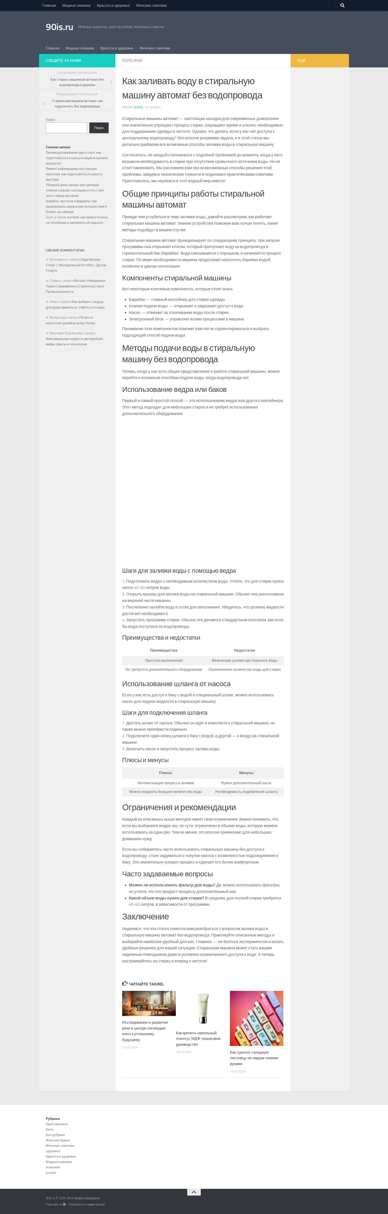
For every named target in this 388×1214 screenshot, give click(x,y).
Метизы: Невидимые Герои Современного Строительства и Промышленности (75, 286)
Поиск (50, 120)
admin (138, 107)
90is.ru (59, 27)
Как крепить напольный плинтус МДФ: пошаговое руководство (198, 1039)
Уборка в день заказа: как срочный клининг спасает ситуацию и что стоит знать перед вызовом (75, 190)
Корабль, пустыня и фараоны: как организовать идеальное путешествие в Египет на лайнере (76, 206)
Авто (49, 1129)
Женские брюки (58, 1140)
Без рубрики (55, 1135)
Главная (49, 5)
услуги (51, 1173)
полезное (132, 60)
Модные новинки (76, 5)
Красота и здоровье (113, 5)
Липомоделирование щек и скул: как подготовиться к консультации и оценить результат (77, 158)
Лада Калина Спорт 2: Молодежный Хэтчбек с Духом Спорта (76, 265)
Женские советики (151, 5)
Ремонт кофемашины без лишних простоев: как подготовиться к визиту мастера (74, 174)
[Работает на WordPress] (64, 1204)
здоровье (53, 1151)
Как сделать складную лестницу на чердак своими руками (254, 1058)
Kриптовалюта (57, 1124)
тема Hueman (96, 1204)
